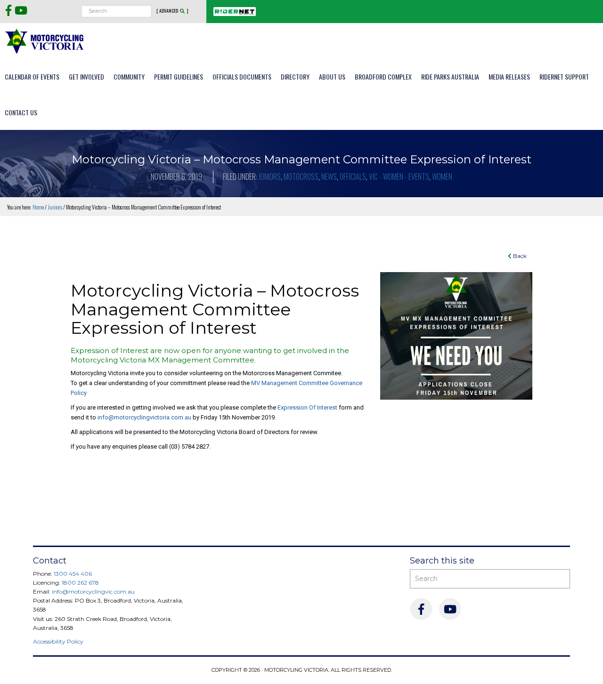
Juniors (270, 176)
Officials (353, 176)
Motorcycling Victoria (45, 40)
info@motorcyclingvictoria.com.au (144, 417)
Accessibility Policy (58, 641)
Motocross (301, 176)
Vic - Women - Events (399, 176)
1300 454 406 (73, 573)
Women (442, 176)
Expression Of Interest (307, 407)
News (329, 176)
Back (519, 255)
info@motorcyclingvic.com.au (93, 591)
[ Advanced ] (172, 11)
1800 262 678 (80, 582)
